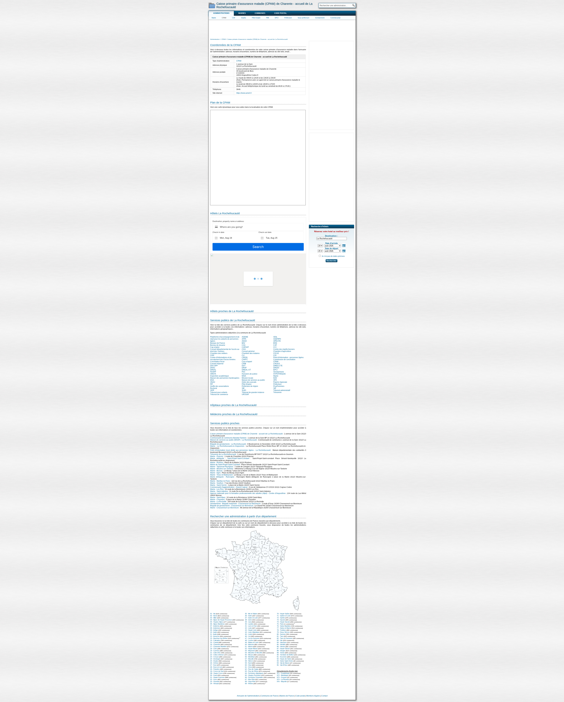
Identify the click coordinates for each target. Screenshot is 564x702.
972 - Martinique (282, 675)
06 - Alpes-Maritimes (217, 624)
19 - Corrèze (214, 651)
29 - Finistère (215, 669)
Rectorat (213, 388)
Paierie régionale (280, 382)
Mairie (214, 18)
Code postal (280, 13)
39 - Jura (248, 622)
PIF (211, 384)
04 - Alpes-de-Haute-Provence (221, 620)
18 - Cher (213, 648)
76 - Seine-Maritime (284, 626)
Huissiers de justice (249, 374)
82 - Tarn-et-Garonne (284, 638)
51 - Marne (249, 646)
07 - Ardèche (214, 626)
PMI (267, 18)
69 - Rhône (249, 683)
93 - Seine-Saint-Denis (285, 661)
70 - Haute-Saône (283, 614)
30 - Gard (213, 675)
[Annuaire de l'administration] (212, 5)
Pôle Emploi (246, 384)
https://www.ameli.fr (244, 93)
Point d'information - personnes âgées (288, 357)
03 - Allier (213, 618)
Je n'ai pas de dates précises (333, 256)
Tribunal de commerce (219, 394)
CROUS (276, 364)
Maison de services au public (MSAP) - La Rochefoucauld (233, 440)
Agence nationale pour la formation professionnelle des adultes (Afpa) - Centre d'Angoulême (248, 493)
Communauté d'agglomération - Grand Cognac (229, 487)
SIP (274, 388)
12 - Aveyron (214, 636)
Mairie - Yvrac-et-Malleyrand (221, 475)
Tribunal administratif (281, 390)
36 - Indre (248, 616)
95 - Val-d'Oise (282, 665)
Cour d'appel (247, 362)
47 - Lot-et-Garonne (252, 638)
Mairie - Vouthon (216, 483)
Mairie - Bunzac (216, 471)
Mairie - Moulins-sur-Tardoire (221, 469)
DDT (243, 366)
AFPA (244, 339)
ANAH (244, 341)
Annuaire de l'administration (248, 696)
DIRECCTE (277, 366)
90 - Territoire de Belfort (285, 655)
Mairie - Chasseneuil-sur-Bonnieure (224, 508)
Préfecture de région (250, 386)
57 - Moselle (249, 659)
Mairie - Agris (215, 473)
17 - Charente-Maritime (218, 646)
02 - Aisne (213, 616)
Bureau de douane (217, 345)
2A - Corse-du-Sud (217, 671)
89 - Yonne (280, 653)
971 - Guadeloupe (283, 673)
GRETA (213, 374)
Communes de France (269, 696)
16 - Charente (215, 644)
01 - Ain (212, 614)
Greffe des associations (219, 386)
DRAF (244, 368)
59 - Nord (248, 663)
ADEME (245, 337)
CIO (274, 355)
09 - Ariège (214, 630)
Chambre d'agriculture (282, 351)
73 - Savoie (281, 620)
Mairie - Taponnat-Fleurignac (221, 467)
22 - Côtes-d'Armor (217, 655)
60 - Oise (248, 665)
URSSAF (245, 394)
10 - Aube (213, 632)
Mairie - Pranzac (216, 456)
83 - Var (279, 640)
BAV (243, 343)
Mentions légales (313, 696)
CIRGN (244, 357)
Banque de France (217, 343)
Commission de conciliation (284, 359)
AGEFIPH (277, 339)
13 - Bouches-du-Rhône (218, 638)
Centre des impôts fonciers (284, 349)
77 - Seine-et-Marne (284, 628)
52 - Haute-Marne (251, 648)
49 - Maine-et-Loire (251, 642)
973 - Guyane (282, 677)
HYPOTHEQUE (279, 374)
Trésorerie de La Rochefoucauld (223, 454)
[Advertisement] (282, 28)
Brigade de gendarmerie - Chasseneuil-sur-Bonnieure (231, 506)
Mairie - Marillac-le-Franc (220, 481)
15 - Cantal (214, 642)
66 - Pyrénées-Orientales (254, 677)
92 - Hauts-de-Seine (284, 659)
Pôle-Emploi (256, 18)
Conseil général (248, 351)
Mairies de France (287, 696)
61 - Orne (248, 667)
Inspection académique (219, 376)
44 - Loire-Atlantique (252, 632)
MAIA (244, 376)
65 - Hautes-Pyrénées (253, 675)
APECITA (277, 341)
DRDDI (276, 368)
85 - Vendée (281, 644)
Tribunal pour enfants (218, 392)
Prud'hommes (278, 386)
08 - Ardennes (215, 628)
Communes (260, 13)
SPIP (212, 390)
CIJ (243, 355)
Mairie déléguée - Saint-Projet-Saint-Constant (229, 458)
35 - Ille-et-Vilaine (251, 614)
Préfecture (288, 18)
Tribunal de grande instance (253, 392)
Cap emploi (214, 347)
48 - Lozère (249, 640)
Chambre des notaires (251, 353)
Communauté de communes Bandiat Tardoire (228, 438)
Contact (324, 696)
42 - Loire (248, 628)
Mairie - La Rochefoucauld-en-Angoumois (227, 446)
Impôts (243, 18)
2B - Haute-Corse (216, 673)
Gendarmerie (320, 18)
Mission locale (247, 378)
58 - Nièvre (249, 661)
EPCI (276, 18)
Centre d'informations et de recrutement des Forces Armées (222, 358)
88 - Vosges (281, 651)
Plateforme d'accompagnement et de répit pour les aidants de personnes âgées (224, 339)
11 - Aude (213, 634)
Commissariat (335, 18)
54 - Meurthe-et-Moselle (253, 653)
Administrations (221, 13)
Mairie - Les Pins (217, 489)
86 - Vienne (281, 646)
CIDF (212, 355)
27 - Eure (213, 665)
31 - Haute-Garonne (217, 677)
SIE (243, 388)
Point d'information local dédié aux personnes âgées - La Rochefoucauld (240, 450)
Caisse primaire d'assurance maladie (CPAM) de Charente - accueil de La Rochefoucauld (246, 434)
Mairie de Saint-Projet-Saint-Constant (225, 465)
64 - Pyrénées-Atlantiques (254, 673)
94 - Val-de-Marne (283, 663)
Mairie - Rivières (216, 462)
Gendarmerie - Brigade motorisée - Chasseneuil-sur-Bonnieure (235, 504)
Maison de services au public (253, 380)
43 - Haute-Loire (251, 630)
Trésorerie (277, 392)
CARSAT (245, 347)
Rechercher (331, 261)
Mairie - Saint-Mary (217, 497)
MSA (212, 380)
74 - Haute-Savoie (283, 622)
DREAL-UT (246, 370)
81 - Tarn (280, 636)
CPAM (224, 18)
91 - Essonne (281, 657)
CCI (274, 347)
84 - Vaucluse (282, 642)
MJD (275, 378)
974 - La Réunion (283, 679)
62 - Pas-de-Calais (251, 669)
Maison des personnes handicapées (224, 378)
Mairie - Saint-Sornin (218, 485)
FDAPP (213, 372)
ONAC (212, 382)
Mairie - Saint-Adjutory (219, 491)
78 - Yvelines (281, 630)
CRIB (244, 364)
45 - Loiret (248, 634)
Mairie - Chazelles (217, 499)
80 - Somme (281, 634)
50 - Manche (249, 644)
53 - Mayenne (250, 651)
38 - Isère (248, 620)
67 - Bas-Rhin (250, 679)
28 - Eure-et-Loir (216, 667)
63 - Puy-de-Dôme (251, 671)
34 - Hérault (214, 683)
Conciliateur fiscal (217, 362)
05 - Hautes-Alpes (216, 622)
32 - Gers (213, 679)
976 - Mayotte (282, 681)
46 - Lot (247, 636)
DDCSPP (214, 366)
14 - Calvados (215, 640)
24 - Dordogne (215, 659)
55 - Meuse (249, 655)
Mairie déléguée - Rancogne (222, 477)
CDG (244, 349)
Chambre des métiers (218, 353)
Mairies (242, 13)
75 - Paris (280, 624)
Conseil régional (216, 364)
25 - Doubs (214, 661)
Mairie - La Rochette (218, 502)
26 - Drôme (214, 663)
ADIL (275, 337)
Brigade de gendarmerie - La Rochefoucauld (228, 444)
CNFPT (245, 359)
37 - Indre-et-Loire (251, 618)
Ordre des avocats (249, 382)
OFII (275, 380)
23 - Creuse (214, 657)
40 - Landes (249, 624)
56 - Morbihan (250, 657)
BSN (275, 343)
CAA (243, 345)
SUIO (244, 390)
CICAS (276, 353)
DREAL (213, 370)
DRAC (212, 368)
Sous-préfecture (303, 18)
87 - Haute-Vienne (283, 648)
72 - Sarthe (281, 618)
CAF (233, 18)
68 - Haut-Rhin (250, 681)
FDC (243, 372)
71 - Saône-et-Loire (284, 616)
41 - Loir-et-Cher (251, 626)
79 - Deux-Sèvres (283, 632)
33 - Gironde (214, 681)
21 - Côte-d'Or (215, 653)
